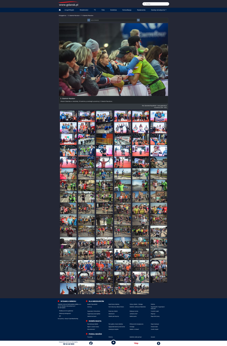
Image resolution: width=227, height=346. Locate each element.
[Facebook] (91, 343)
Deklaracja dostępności (65, 313)
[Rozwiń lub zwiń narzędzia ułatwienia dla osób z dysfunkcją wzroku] (158, 343)
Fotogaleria (62, 15)
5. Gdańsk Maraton (74, 15)
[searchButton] (138, 20)
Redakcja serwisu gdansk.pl (66, 311)
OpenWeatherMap (73, 318)
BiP (60, 316)
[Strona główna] (60, 10)
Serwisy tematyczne (158, 10)
